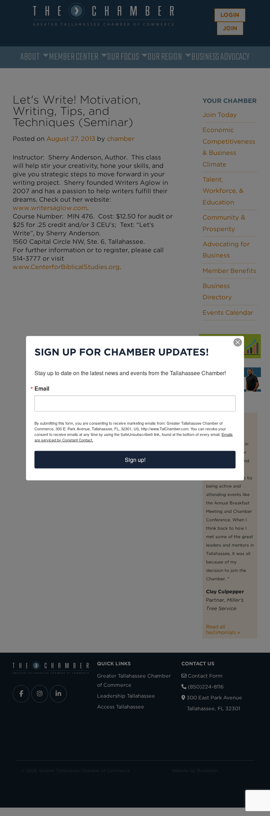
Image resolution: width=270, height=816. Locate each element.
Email (41, 388)
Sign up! (135, 459)
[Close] (237, 342)
